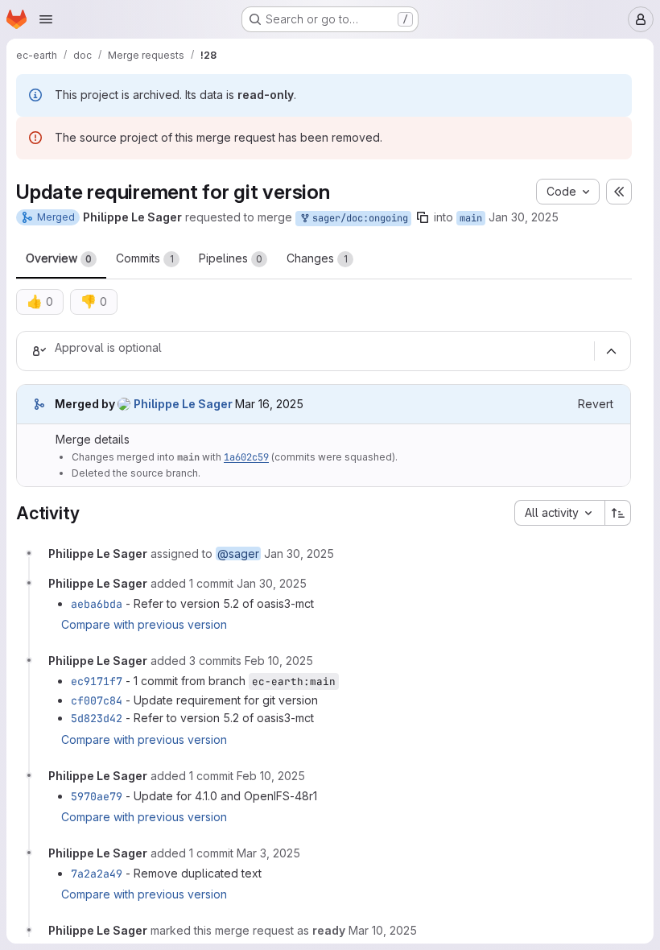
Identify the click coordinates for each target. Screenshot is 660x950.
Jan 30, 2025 (524, 217)
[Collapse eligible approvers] (611, 351)
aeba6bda (96, 604)
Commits (145, 258)
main (471, 218)
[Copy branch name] (422, 217)
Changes (317, 258)
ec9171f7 (96, 681)
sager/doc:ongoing (357, 218)
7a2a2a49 (96, 873)
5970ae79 (96, 796)
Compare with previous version (144, 624)
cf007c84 (96, 700)
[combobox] (559, 513)
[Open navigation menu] (46, 19)
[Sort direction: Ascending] (618, 513)
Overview (59, 258)
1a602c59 (246, 457)
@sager (238, 553)
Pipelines (230, 258)
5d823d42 (96, 718)
